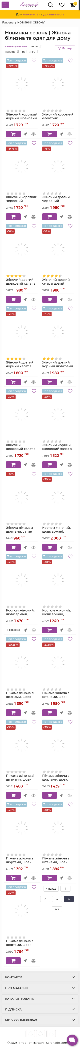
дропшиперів (53, 14)
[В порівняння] (34, 134)
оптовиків (30, 14)
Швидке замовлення (25, 134)
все (57, 909)
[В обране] (35, 61)
